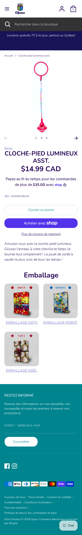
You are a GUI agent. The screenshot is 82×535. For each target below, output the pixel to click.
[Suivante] (76, 138)
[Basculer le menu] (7, 8)
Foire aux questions (15, 507)
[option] (41, 97)
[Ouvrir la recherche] (7, 24)
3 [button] (46, 138)
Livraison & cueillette (59, 497)
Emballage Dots (21, 322)
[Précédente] (6, 138)
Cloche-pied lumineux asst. (34, 55)
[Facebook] (7, 466)
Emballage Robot (60, 322)
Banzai (8, 148)
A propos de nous (14, 497)
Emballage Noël (21, 370)
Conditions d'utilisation (38, 502)
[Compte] (62, 7)
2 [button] (41, 138)
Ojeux (34, 519)
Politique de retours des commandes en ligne (30, 513)
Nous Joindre (36, 497)
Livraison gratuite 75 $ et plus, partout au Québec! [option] (41, 35)
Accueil (8, 55)
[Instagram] (14, 466)
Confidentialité (12, 502)
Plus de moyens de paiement (41, 234)
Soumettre (21, 441)
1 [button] (36, 138)
